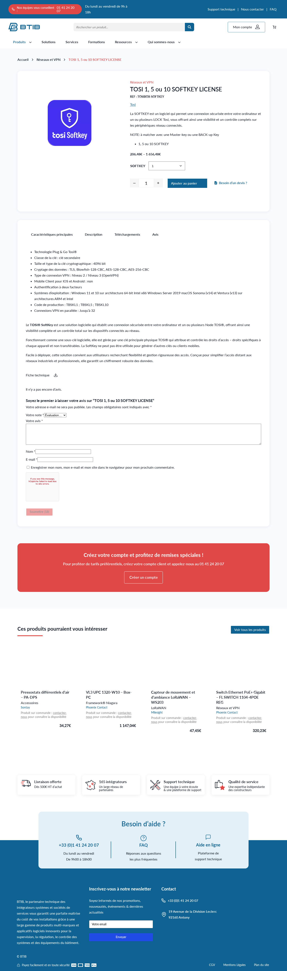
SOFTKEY (137, 166)
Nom (30, 451)
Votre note (35, 415)
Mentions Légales (234, 965)
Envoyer (121, 937)
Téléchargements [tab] (127, 234)
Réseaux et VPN (49, 59)
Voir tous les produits (250, 630)
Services (72, 42)
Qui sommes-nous (161, 42)
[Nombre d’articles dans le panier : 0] (274, 27)
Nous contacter (252, 9)
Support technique (221, 9)
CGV (212, 965)
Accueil (23, 59)
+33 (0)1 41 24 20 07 (79, 845)
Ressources (123, 42)
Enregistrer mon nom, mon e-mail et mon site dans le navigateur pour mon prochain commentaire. (103, 467)
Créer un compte (143, 577)
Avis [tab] (155, 234)
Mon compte (242, 27)
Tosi (133, 104)
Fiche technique (37, 375)
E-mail (31, 459)
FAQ (273, 9)
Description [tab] (93, 234)
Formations (96, 42)
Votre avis (34, 421)
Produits (19, 42)
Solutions (48, 42)
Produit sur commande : (37, 713)
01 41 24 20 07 (65, 9)
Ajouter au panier (184, 183)
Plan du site (261, 965)
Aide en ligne (208, 844)
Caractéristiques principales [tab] (52, 234)
